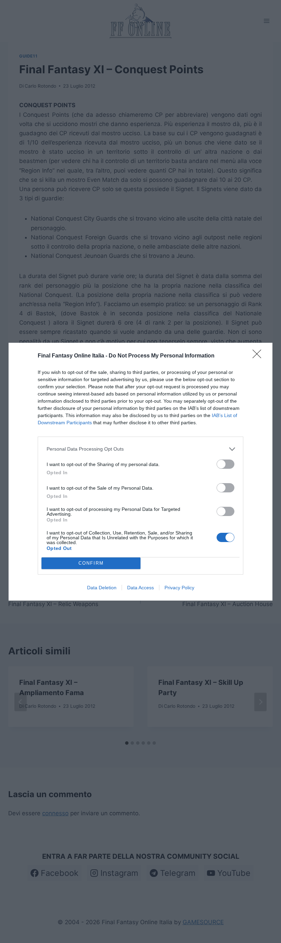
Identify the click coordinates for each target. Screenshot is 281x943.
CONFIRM (91, 563)
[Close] (259, 356)
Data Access (140, 587)
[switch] (225, 464)
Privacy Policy (179, 587)
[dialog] (140, 472)
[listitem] (140, 449)
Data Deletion (102, 587)
